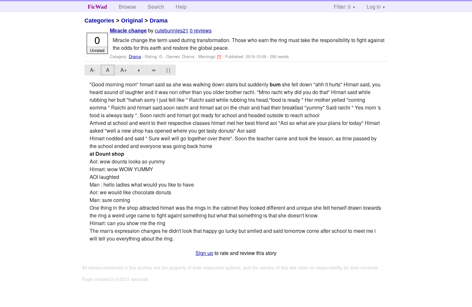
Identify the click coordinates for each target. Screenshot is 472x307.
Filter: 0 (342, 6)
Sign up (204, 253)
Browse (127, 6)
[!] (220, 56)
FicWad (97, 7)
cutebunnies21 (171, 30)
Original (132, 20)
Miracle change (128, 30)
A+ (123, 70)
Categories (99, 20)
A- (92, 70)
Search (156, 6)
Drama (159, 20)
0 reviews (201, 30)
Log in (374, 6)
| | (168, 70)
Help (181, 6)
